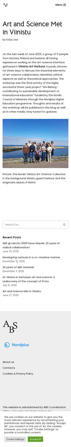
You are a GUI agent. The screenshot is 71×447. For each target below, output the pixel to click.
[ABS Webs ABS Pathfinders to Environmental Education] (5, 4)
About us (8, 362)
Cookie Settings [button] (15, 439)
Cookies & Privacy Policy (18, 373)
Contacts (9, 368)
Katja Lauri (12, 39)
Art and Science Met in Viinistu (22, 291)
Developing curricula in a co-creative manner (31, 257)
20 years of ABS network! (18, 267)
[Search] (64, 225)
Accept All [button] (35, 439)
